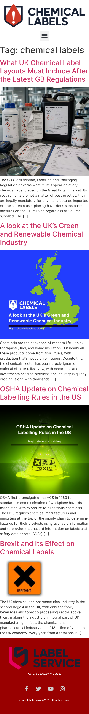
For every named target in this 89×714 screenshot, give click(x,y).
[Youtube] (50, 688)
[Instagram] (62, 688)
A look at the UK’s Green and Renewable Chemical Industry (41, 233)
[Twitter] (38, 688)
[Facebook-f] (26, 688)
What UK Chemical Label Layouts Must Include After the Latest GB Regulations (44, 71)
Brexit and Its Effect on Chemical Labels (37, 547)
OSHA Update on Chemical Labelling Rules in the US (44, 393)
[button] (44, 36)
